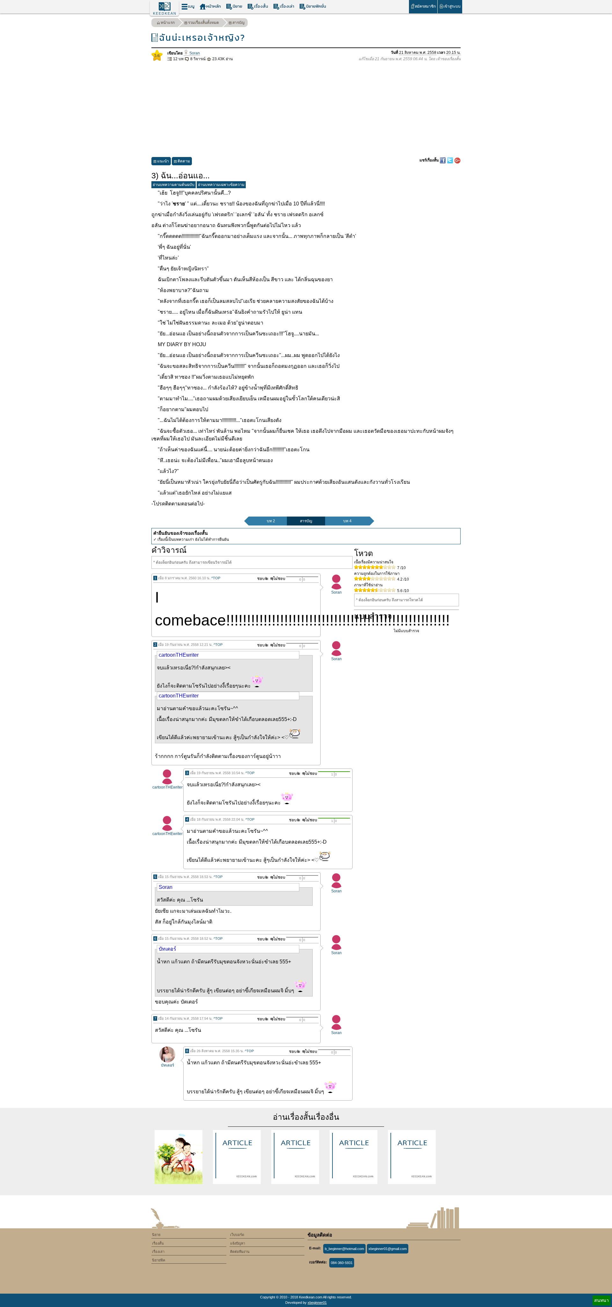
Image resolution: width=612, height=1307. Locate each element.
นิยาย (237, 6)
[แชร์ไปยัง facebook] (443, 160)
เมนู (191, 6)
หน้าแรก (168, 22)
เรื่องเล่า (287, 6)
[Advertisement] (306, 109)
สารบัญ (238, 22)
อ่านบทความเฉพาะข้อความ (221, 184)
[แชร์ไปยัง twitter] (450, 160)
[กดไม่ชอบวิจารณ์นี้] (277, 578)
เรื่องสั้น (261, 6)
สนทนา (601, 1300)
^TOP (215, 578)
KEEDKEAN (165, 13)
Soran (194, 53)
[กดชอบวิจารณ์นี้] (261, 578)
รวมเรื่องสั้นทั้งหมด (203, 22)
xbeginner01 (317, 1302)
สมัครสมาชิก (425, 6)
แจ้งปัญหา (237, 1243)
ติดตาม (184, 161)
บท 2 (271, 521)
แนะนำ (163, 161)
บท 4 (347, 521)
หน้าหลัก (213, 6)
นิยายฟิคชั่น (316, 6)
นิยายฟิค (158, 1260)
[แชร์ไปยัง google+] (457, 160)
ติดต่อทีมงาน (240, 1251)
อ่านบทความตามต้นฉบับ (173, 184)
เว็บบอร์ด (237, 1235)
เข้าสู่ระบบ (452, 6)
